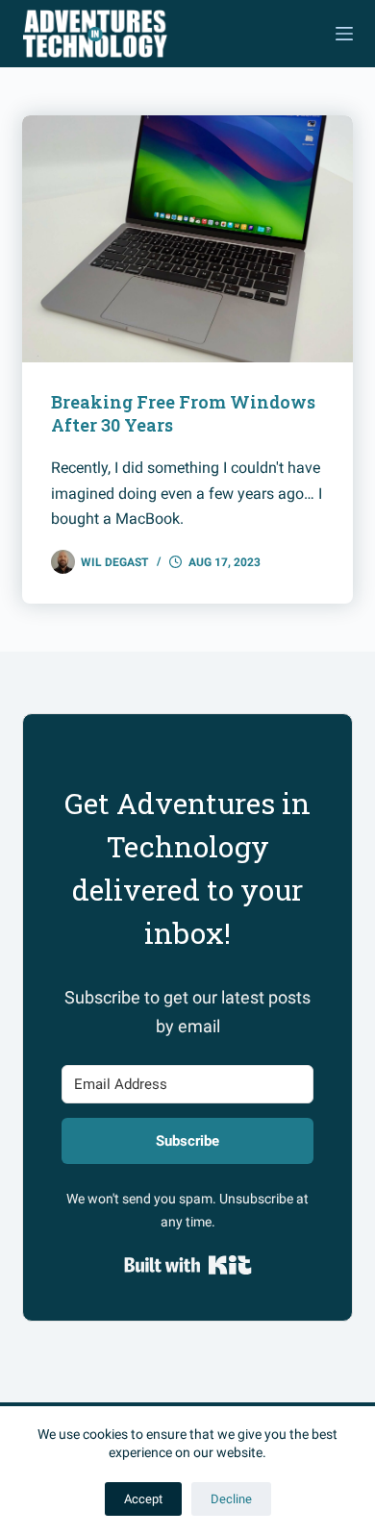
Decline (231, 1499)
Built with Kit (188, 1265)
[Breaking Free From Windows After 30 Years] (187, 238)
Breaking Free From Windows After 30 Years (183, 412)
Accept (143, 1499)
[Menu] (344, 33)
